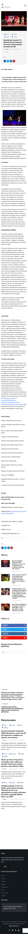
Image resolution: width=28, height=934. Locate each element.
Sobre (5, 866)
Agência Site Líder (14, 926)
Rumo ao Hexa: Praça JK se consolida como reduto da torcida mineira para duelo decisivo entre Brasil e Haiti (19, 579)
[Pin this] (14, 61)
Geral (2, 890)
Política (3, 881)
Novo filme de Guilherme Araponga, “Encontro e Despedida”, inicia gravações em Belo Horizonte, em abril (19, 608)
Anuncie (3, 895)
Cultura (3, 878)
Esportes (3, 884)
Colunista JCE (4, 893)
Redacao (7, 49)
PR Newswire (4, 887)
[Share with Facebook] (5, 61)
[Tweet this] (8, 61)
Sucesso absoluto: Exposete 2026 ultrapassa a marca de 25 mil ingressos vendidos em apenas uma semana (18, 565)
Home (2, 876)
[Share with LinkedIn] (11, 61)
